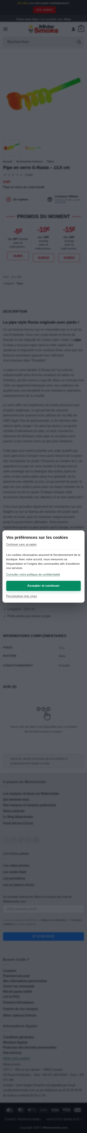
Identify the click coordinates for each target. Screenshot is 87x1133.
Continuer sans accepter (21, 544)
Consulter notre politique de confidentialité (33, 574)
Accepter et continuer (43, 585)
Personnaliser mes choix (21, 596)
